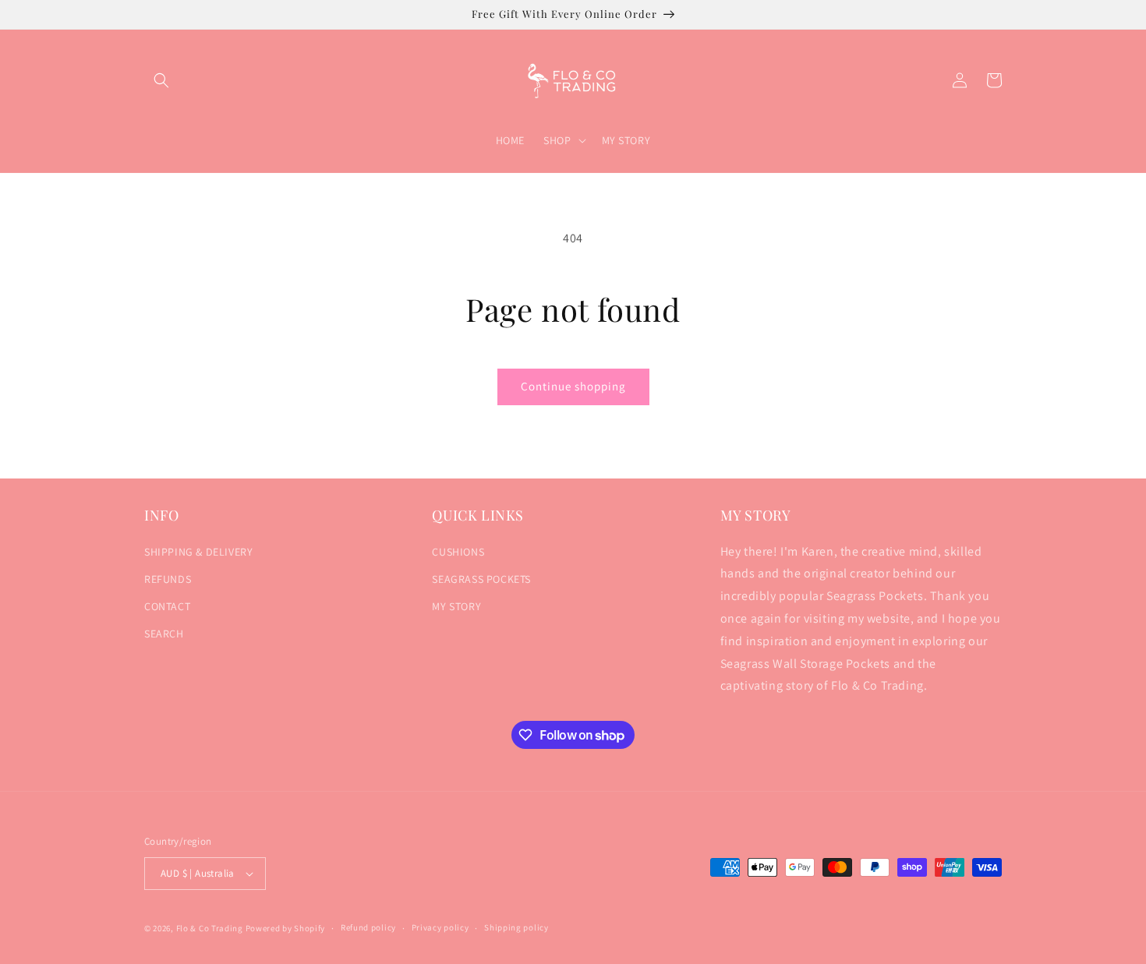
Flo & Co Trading (209, 928)
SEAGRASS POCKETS (481, 579)
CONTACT (167, 606)
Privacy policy (440, 927)
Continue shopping (573, 386)
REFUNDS (167, 579)
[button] (161, 80)
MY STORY (456, 606)
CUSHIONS (458, 552)
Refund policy (368, 927)
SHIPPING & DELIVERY (198, 552)
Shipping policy (516, 927)
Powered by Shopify (286, 928)
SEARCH (164, 634)
